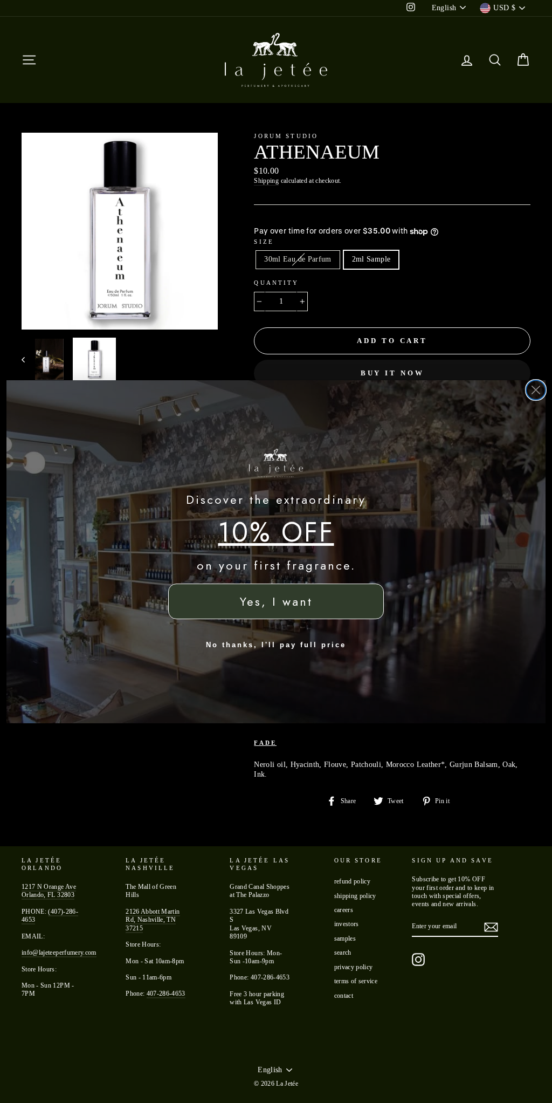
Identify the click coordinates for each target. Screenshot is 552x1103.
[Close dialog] (536, 390)
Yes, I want (276, 601)
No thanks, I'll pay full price (276, 645)
